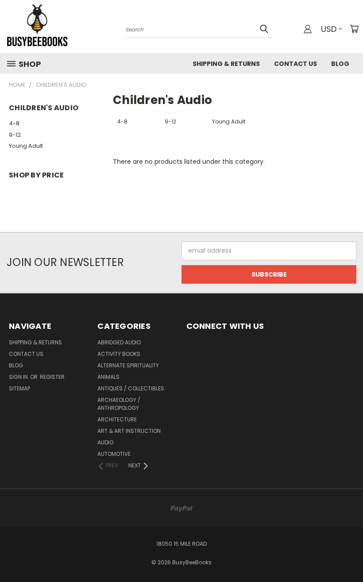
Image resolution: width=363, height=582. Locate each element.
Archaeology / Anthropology (118, 404)
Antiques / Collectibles (130, 388)
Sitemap (19, 388)
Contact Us (295, 63)
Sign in (19, 377)
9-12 (15, 135)
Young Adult (26, 146)
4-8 (14, 123)
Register (52, 377)
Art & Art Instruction (129, 431)
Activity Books (118, 354)
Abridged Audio (119, 342)
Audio (105, 442)
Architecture (117, 419)
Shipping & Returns (226, 63)
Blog (340, 63)
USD (328, 29)
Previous (349, 554)
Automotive (114, 454)
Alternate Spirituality (128, 365)
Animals (108, 377)
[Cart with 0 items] (354, 28)
